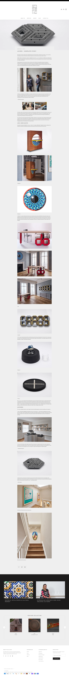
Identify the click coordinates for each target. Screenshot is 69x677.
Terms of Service (41, 661)
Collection (29, 125)
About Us (23, 18)
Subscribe (56, 658)
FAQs (27, 656)
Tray (53, 634)
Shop (40, 18)
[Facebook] (3, 655)
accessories (20, 400)
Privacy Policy (41, 659)
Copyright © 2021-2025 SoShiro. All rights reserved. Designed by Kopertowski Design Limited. (18, 672)
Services (29, 18)
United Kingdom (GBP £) (8, 668)
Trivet (16, 634)
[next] (65, 627)
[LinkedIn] (12, 655)
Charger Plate (34, 634)
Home (28, 653)
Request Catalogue (41, 654)
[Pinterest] (10, 655)
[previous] (4, 627)
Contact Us (45, 18)
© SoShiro (6, 670)
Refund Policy (41, 656)
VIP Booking (40, 653)
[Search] (63, 9)
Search (28, 651)
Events (34, 18)
